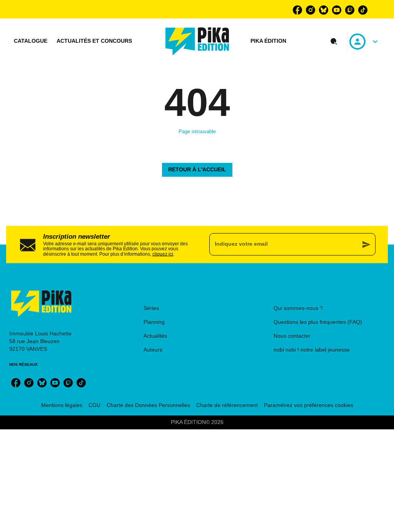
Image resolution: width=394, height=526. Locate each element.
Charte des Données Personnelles (148, 405)
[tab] (30, 41)
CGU (94, 405)
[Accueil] (197, 41)
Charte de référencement (227, 405)
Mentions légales (61, 405)
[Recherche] (334, 41)
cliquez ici (162, 253)
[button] (197, 170)
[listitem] (297, 10)
